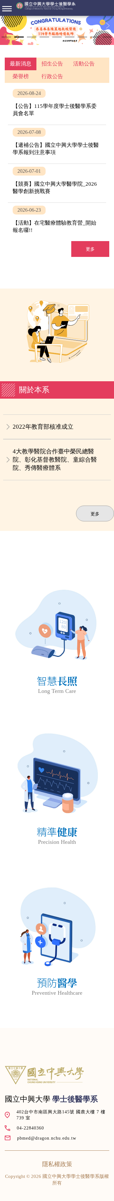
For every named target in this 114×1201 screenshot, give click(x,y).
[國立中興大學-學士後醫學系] (46, 6)
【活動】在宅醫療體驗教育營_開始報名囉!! (57, 222)
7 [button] (82, 38)
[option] (57, 30)
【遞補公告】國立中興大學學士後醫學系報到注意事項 (57, 144)
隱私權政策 (57, 1164)
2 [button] (19, 38)
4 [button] (44, 38)
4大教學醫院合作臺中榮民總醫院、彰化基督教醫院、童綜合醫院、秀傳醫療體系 (55, 459)
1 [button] (6, 38)
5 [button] (57, 38)
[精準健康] (57, 786)
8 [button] (95, 38)
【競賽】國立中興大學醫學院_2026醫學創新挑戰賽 (57, 183)
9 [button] (107, 38)
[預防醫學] (57, 937)
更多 (90, 249)
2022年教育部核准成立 (43, 426)
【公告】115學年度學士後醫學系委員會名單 (57, 105)
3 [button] (31, 38)
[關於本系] (57, 635)
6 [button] (69, 38)
